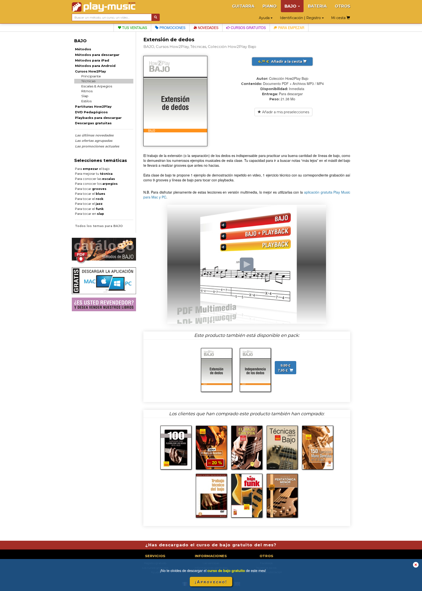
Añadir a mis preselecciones (285, 112)
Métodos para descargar (97, 55)
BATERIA (317, 6)
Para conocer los (96, 184)
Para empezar (290, 27)
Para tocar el (90, 194)
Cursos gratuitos (248, 27)
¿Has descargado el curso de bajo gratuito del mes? (210, 544)
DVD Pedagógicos (91, 112)
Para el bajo (92, 169)
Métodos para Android (95, 66)
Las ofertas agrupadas (93, 141)
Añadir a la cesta (280, 61)
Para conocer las (95, 179)
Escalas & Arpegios (96, 86)
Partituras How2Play (93, 106)
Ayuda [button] (265, 18)
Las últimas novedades (94, 135)
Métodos (83, 49)
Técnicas (88, 81)
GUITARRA (243, 6)
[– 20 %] (211, 447)
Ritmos (87, 91)
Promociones (171, 27)
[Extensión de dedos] (216, 369)
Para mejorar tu (94, 174)
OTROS (342, 6)
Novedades (207, 27)
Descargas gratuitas (93, 123)
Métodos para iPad (92, 60)
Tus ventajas (134, 27)
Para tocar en (89, 214)
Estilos (86, 101)
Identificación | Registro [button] (301, 18)
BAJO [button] (291, 6)
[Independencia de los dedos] (255, 369)
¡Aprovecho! (211, 581)
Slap (84, 96)
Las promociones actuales (97, 146)
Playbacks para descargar (98, 118)
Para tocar (90, 189)
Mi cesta (339, 18)
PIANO (269, 6)
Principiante (91, 76)
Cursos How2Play (90, 71)
